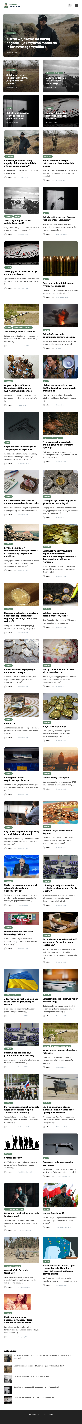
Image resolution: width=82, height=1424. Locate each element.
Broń (9, 108)
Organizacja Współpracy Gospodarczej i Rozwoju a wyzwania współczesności (18, 388)
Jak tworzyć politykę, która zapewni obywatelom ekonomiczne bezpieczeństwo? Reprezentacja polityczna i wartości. (59, 556)
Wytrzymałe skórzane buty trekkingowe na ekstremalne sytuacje (58, 445)
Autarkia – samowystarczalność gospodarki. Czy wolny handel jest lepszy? (60, 942)
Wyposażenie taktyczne (22, 327)
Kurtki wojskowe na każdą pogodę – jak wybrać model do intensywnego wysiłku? (31, 43)
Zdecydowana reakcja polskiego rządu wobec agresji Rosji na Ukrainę (21, 1002)
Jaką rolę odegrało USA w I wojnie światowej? (56, 81)
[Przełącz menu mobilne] (76, 5)
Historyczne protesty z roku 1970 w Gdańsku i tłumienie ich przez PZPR (59, 388)
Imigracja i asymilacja (54, 726)
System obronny (13, 1158)
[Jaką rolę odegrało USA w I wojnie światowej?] (8, 1379)
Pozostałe (11, 33)
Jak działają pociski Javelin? (19, 331)
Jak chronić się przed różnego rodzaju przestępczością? (17, 116)
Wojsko (59, 73)
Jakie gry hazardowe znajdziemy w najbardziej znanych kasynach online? (18, 1320)
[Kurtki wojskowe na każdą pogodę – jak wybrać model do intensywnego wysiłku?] (8, 1358)
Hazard (49, 108)
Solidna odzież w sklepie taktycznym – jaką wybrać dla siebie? (59, 163)
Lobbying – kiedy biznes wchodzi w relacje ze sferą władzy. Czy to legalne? (60, 888)
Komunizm (9, 723)
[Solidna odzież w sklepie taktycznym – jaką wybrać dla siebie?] (8, 1369)
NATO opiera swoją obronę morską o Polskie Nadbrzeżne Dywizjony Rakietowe (58, 1110)
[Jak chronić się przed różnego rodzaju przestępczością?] (8, 1390)
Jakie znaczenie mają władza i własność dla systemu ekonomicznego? (20, 888)
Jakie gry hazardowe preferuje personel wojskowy (57, 116)
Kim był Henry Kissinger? (56, 777)
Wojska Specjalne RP (53, 1213)
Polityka (50, 73)
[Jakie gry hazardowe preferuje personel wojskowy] (8, 1400)
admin (10, 177)
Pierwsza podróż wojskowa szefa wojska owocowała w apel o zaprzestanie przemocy (21, 1110)
